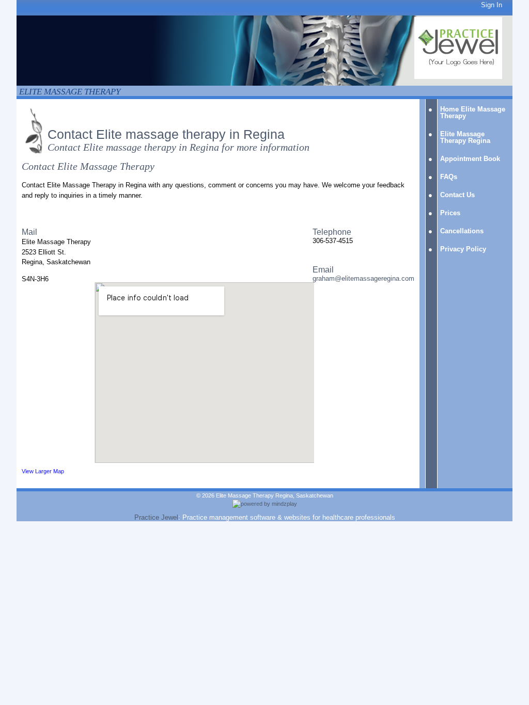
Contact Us (457, 195)
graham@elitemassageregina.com (363, 278)
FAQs (448, 177)
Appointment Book (470, 159)
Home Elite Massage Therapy (472, 112)
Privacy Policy (463, 249)
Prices (450, 213)
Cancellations (462, 231)
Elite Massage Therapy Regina (465, 137)
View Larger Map (43, 471)
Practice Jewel (156, 517)
